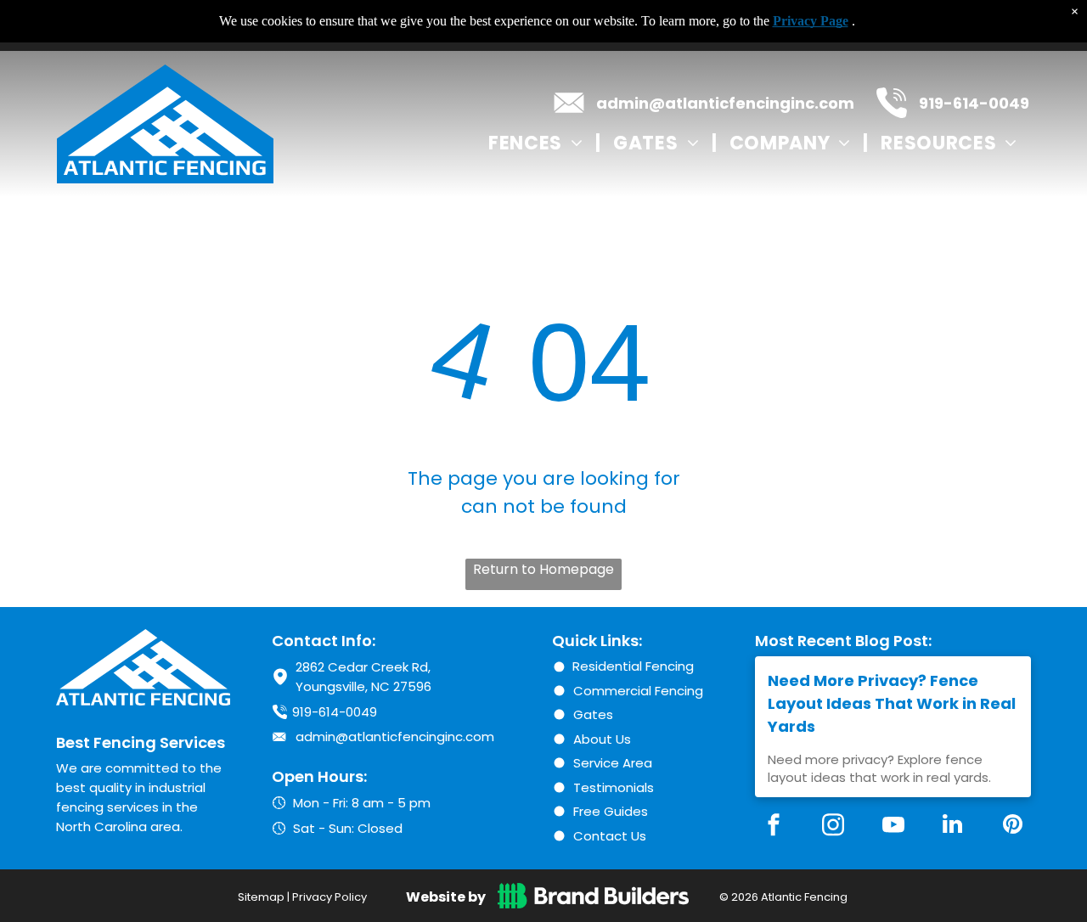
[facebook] (773, 826)
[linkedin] (953, 826)
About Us (602, 739)
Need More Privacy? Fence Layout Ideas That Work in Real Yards (892, 703)
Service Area (612, 763)
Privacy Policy (329, 897)
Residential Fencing (633, 666)
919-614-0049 (974, 103)
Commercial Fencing (638, 691)
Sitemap (261, 897)
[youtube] (893, 826)
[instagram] (833, 826)
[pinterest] (1012, 826)
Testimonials (613, 787)
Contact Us (609, 836)
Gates (593, 714)
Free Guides (610, 811)
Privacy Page (810, 21)
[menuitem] (538, 142)
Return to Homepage (543, 569)
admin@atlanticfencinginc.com (725, 103)
